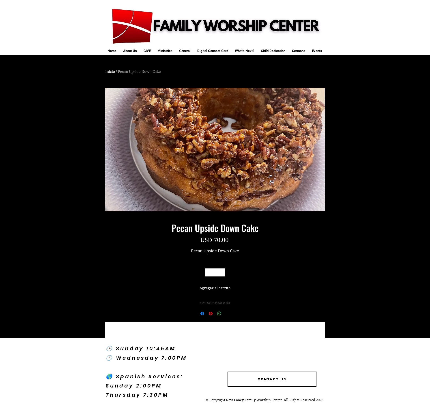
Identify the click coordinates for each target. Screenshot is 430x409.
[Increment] (222, 272)
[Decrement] (208, 272)
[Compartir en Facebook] (202, 313)
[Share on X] (227, 313)
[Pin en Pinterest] (210, 313)
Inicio (110, 71)
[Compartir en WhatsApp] (219, 313)
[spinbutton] (215, 272)
